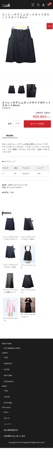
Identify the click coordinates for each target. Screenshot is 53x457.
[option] (26, 51)
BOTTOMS (8, 376)
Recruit (7, 418)
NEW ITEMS (6, 344)
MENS (4, 386)
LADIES (5, 353)
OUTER (7, 370)
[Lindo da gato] (8, 5)
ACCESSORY (8, 382)
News (6, 412)
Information (6, 407)
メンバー (7, 424)
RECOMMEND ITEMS (12, 348)
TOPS (6, 358)
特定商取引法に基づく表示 (14, 436)
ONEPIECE (8, 364)
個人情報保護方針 (11, 430)
